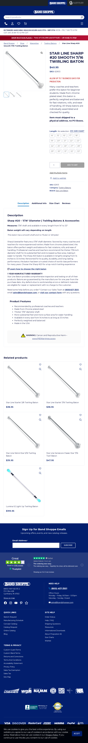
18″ (76, 135)
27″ (72, 146)
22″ (71, 141)
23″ (78, 141)
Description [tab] (23, 203)
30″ (59, 151)
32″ (71, 151)
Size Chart (79, 131)
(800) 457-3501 (59, 588)
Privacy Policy (52, 735)
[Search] (81, 17)
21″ (65, 141)
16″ (64, 135)
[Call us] (6, 23)
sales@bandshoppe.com (25, 293)
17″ (70, 135)
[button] (42, 53)
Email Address (20, 540)
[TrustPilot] (26, 603)
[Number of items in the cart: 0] (25, 23)
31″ (65, 151)
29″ (52, 151)
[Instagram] (10, 603)
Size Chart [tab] (54, 203)
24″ (52, 146)
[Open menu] (82, 23)
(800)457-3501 (72, 290)
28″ (78, 146)
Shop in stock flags (21, 38)
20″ (58, 141)
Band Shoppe (9, 43)
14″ (52, 135)
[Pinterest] (21, 603)
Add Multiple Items (58, 173)
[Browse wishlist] (18, 23)
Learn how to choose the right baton (28, 269)
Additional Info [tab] (39, 203)
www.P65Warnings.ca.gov (43, 339)
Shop (22, 43)
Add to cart (72, 165)
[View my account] (12, 23)
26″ (65, 146)
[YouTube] (16, 603)
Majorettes (34, 43)
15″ (58, 135)
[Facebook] (5, 603)
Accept (77, 733)
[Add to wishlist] (40, 364)
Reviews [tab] (66, 203)
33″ (78, 151)
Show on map (9, 598)
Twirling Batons (50, 43)
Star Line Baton (62, 191)
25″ (59, 146)
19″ (52, 141)
